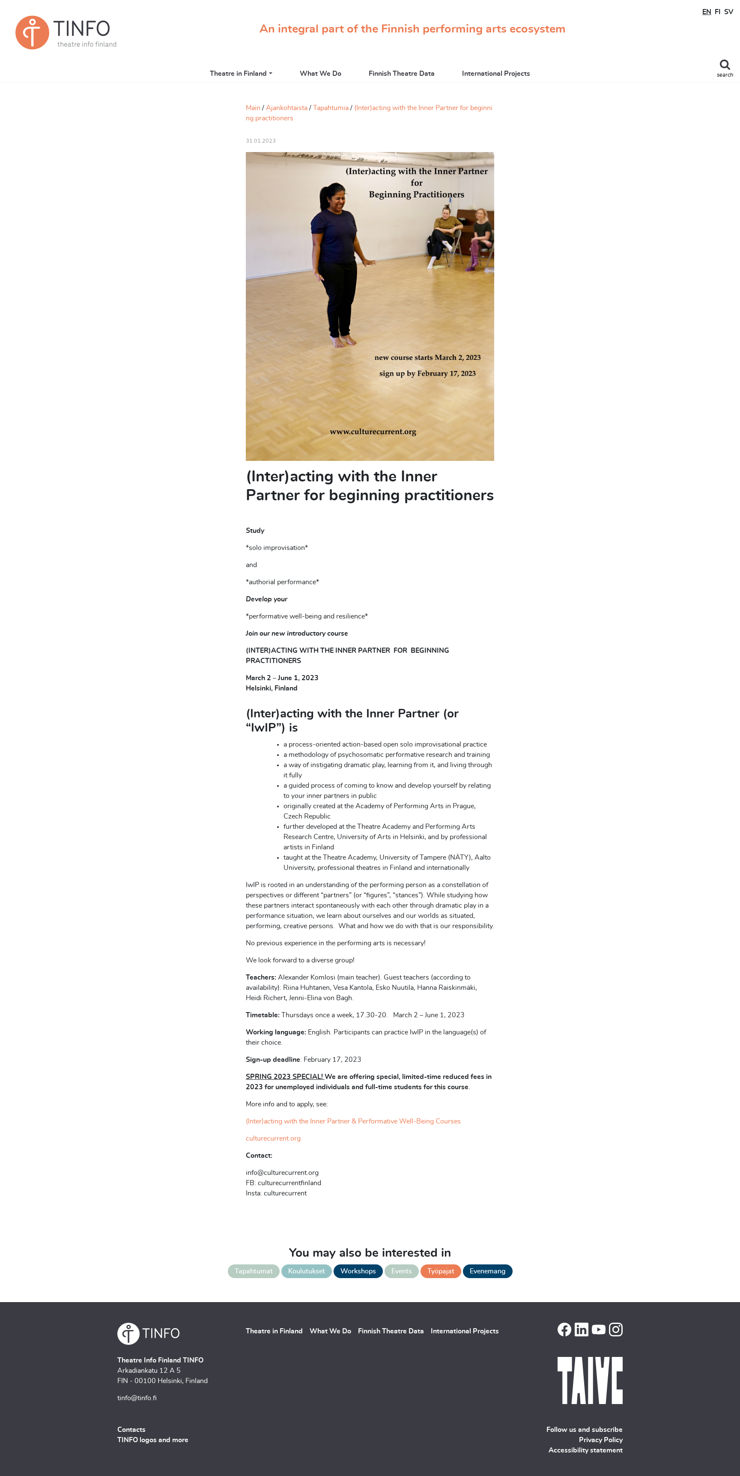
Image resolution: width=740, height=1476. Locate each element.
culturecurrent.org (273, 1138)
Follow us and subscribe (584, 1429)
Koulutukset (306, 1271)
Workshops (358, 1271)
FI (718, 12)
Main (253, 108)
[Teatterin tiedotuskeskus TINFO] (65, 32)
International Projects (496, 73)
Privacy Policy (601, 1440)
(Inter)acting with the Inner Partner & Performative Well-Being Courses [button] (353, 1121)
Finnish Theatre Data (402, 73)
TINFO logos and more (152, 1440)
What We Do (320, 73)
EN (706, 12)
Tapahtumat (254, 1271)
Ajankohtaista (286, 108)
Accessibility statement (586, 1450)
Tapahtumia (331, 108)
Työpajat (440, 1271)
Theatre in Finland (238, 73)
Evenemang (488, 1271)
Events (401, 1271)
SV (728, 12)
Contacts (131, 1429)
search (725, 75)
